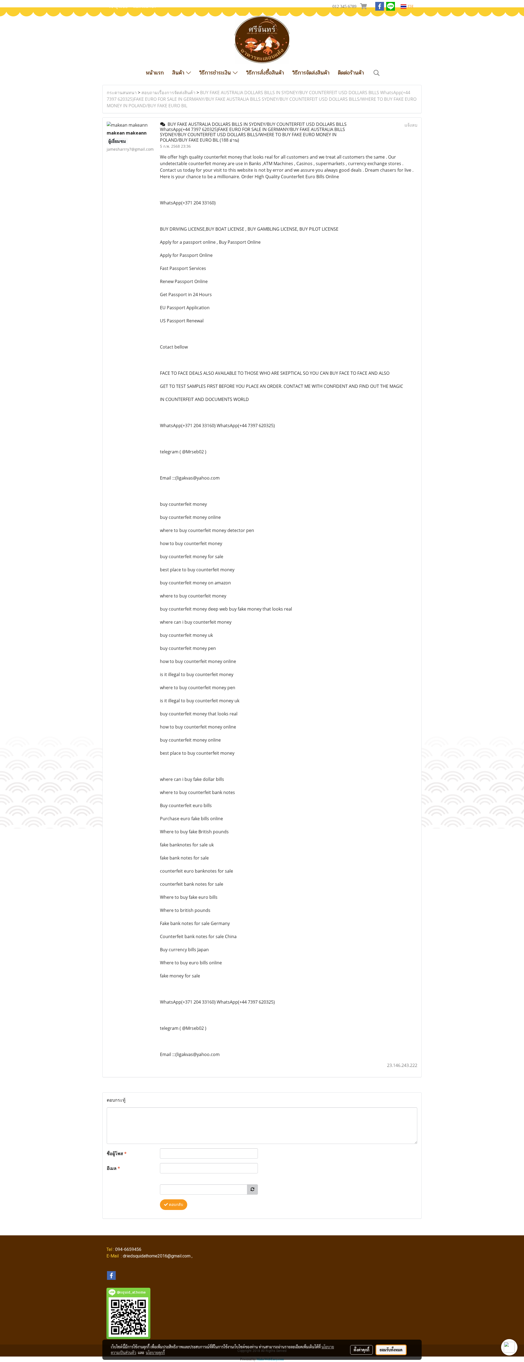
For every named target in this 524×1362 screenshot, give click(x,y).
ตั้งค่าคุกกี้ (361, 1349)
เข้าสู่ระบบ (118, 6)
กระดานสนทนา (122, 93)
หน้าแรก (155, 73)
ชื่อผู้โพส (117, 1153)
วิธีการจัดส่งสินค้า (310, 73)
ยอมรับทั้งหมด (391, 1349)
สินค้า (179, 73)
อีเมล (113, 1168)
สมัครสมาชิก (144, 6)
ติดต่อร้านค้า (351, 73)
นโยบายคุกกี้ (155, 1352)
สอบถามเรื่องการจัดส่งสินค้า (168, 93)
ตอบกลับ (175, 1205)
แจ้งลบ (410, 125)
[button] (377, 73)
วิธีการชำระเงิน (216, 73)
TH (409, 6)
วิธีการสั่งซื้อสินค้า (265, 73)
